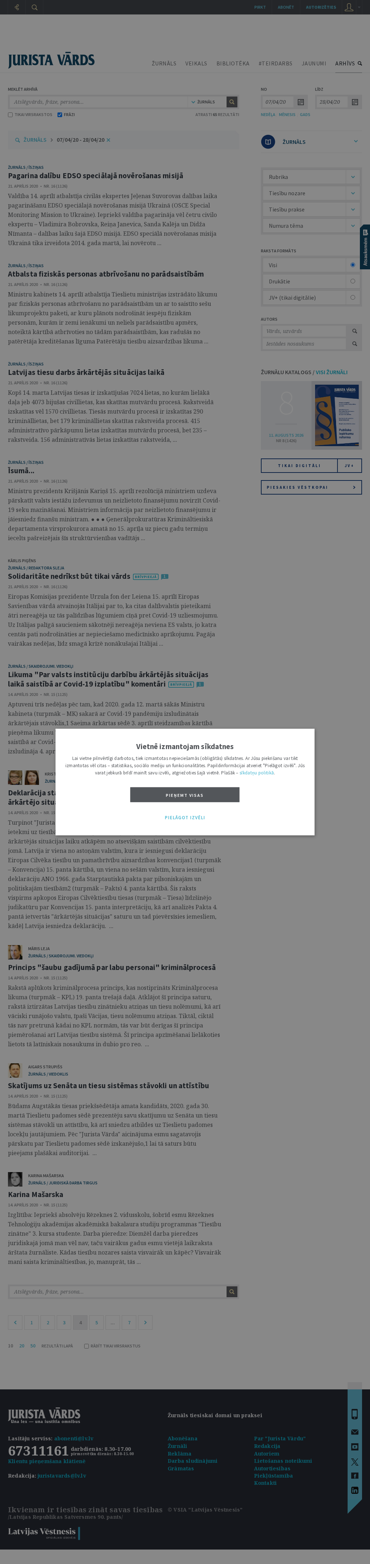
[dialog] (185, 782)
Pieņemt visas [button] (185, 795)
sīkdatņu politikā (257, 773)
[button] (185, 817)
